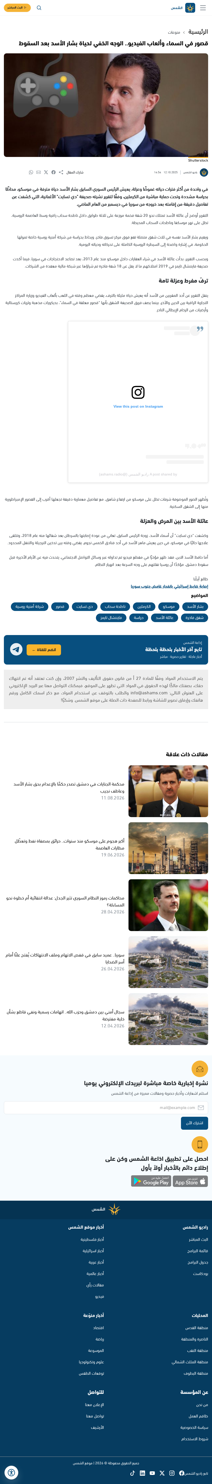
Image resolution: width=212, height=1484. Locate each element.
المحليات (200, 1315)
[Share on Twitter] (47, 173)
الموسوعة (96, 1351)
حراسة (138, 618)
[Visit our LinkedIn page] (145, 1474)
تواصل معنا (95, 1416)
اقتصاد (98, 1328)
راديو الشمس (195, 1227)
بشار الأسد (195, 607)
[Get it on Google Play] (151, 1181)
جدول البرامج (198, 1262)
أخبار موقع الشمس (86, 1227)
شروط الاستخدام (194, 1439)
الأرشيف (97, 1428)
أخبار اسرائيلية (93, 1251)
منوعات (174, 32)
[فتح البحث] (39, 8)
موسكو (169, 607)
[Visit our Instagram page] (174, 1474)
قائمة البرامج (197, 1251)
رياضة (100, 1339)
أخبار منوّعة (93, 1315)
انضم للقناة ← (44, 650)
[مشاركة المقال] (62, 172)
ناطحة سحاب (115, 607)
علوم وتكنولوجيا (91, 1362)
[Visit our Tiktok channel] (135, 1474)
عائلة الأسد (164, 618)
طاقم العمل (198, 1416)
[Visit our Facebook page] (181, 1474)
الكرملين (144, 607)
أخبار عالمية (95, 1274)
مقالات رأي (95, 1285)
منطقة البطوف (196, 1374)
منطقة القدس (196, 1328)
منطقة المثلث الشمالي (190, 1362)
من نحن (202, 1405)
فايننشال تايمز (111, 618)
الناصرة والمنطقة (194, 1339)
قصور (60, 607)
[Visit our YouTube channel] (155, 1474)
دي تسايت (85, 607)
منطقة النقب (197, 1351)
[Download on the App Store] (190, 1181)
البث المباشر (14, 7)
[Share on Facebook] (55, 173)
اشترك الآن (194, 1123)
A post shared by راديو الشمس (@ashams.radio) (138, 474)
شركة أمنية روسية (30, 607)
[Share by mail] (40, 173)
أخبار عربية (96, 1262)
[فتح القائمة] (203, 8)
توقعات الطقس (91, 1374)
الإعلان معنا (94, 1405)
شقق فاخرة (194, 618)
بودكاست (200, 1274)
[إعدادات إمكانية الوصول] (11, 1472)
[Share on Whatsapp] (32, 173)
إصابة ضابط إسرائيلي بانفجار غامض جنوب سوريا (169, 586)
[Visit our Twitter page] (164, 1474)
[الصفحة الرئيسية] (182, 8)
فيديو (99, 1297)
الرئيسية (198, 32)
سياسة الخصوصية (194, 1428)
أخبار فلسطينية (92, 1240)
